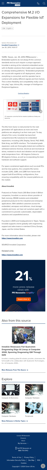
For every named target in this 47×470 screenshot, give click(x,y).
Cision (27, 466)
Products (23, 438)
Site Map (31, 460)
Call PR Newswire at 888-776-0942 (24, 449)
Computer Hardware (32, 398)
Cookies (24, 463)
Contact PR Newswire (23, 436)
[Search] (44, 3)
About (23, 441)
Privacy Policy (29, 457)
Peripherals (29, 416)
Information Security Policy (16, 460)
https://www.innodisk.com (12, 238)
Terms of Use (16, 457)
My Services (22, 443)
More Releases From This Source (14, 370)
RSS (38, 460)
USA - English (7, 28)
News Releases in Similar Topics (14, 421)
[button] (23, 106)
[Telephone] (38, 3)
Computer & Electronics (10, 398)
